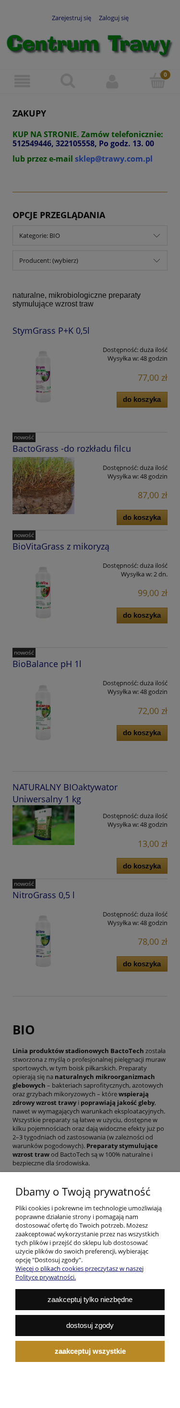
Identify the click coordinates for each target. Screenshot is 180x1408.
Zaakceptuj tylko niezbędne (90, 1299)
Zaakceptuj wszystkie (90, 1351)
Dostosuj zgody (90, 1325)
